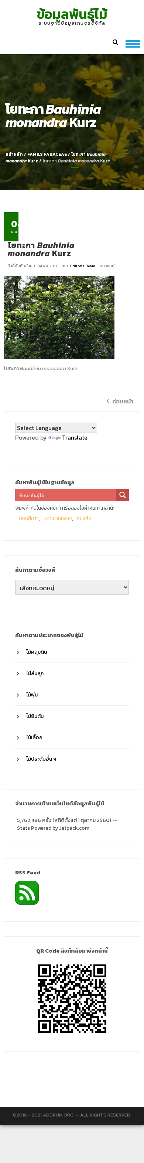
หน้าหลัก (14, 154)
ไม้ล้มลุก (35, 673)
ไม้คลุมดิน (36, 652)
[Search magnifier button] (122, 495)
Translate (75, 437)
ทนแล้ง (84, 518)
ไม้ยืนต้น (35, 716)
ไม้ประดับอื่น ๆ (41, 759)
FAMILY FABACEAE (47, 154)
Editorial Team (83, 266)
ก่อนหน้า (122, 401)
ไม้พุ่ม (32, 695)
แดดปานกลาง (58, 518)
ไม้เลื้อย (34, 738)
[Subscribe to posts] (27, 892)
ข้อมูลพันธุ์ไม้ (72, 14)
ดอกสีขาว (29, 518)
